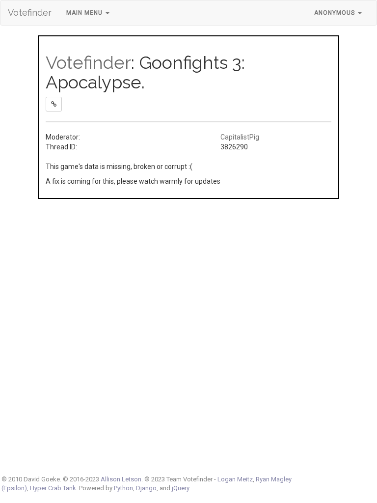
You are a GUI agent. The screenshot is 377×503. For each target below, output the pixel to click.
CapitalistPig (239, 137)
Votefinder (30, 12)
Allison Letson (121, 479)
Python (123, 488)
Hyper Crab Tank (53, 488)
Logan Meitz (235, 479)
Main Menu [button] (85, 12)
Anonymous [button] (335, 12)
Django (146, 488)
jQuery (180, 488)
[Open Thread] (54, 104)
